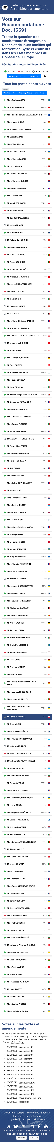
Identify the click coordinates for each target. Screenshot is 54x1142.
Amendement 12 (26, 1090)
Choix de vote (40, 93)
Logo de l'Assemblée (20, 1119)
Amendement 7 (26, 1070)
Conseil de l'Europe (14, 1112)
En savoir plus (39, 1133)
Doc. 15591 (19, 1042)
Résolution (24, 1102)
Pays (14, 93)
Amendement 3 (26, 1055)
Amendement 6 (26, 1066)
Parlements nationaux (38, 1112)
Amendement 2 (26, 1051)
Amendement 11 (26, 1086)
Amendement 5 (26, 1062)
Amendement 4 (26, 1059)
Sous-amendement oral (30, 1098)
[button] (45, 76)
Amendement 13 (27, 1094)
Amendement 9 (26, 1078)
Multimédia (39, 1119)
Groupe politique (25, 93)
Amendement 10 (26, 1082)
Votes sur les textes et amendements (23, 76)
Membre (6, 93)
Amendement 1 (26, 1047)
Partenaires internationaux (27, 1116)
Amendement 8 (26, 1074)
